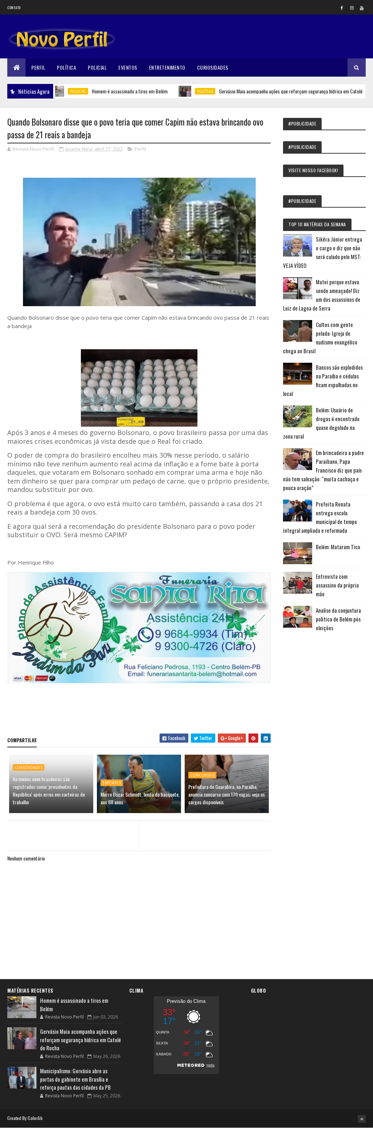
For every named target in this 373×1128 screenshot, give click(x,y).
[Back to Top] (362, 1119)
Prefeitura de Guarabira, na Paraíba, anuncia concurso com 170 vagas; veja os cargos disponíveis (226, 794)
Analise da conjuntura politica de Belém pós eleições (338, 619)
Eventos (127, 67)
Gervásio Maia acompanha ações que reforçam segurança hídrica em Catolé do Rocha (278, 91)
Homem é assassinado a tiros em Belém (108, 91)
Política (66, 67)
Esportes (111, 782)
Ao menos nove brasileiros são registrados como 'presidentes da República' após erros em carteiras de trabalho (49, 790)
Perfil (38, 67)
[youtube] (362, 8)
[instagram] (352, 8)
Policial (97, 67)
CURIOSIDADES (29, 767)
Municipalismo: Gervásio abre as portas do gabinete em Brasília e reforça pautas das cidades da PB (75, 1079)
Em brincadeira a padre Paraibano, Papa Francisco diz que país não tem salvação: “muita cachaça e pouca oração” (323, 470)
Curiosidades (212, 67)
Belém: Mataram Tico (338, 547)
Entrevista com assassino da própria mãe (337, 585)
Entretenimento (167, 67)
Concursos (202, 775)
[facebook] (342, 8)
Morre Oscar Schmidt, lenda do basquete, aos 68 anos (140, 798)
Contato (13, 7)
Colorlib (35, 1118)
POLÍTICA (184, 91)
